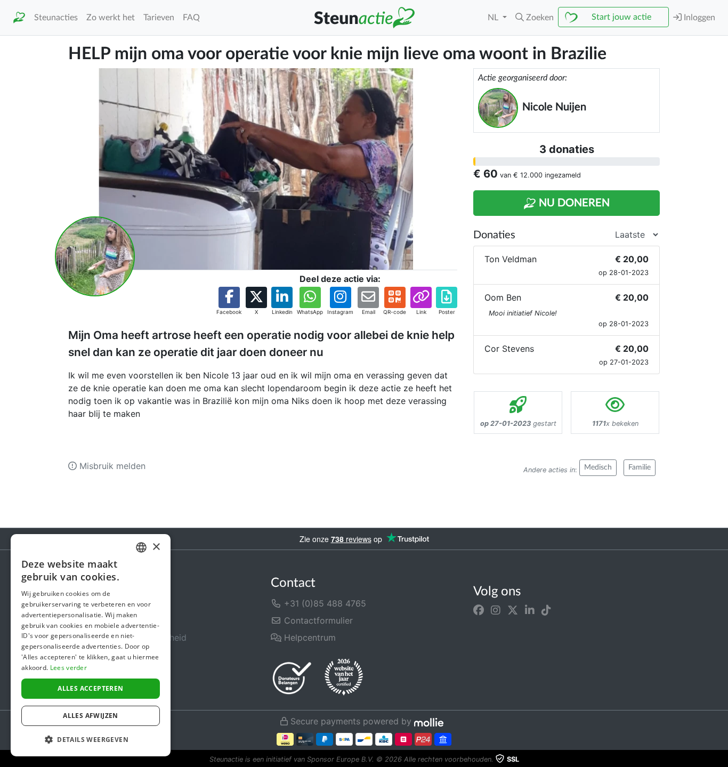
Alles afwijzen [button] (90, 715)
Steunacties (56, 17)
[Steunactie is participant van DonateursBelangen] (292, 678)
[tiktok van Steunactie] (546, 609)
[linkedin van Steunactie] (530, 609)
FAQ (191, 17)
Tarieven (158, 17)
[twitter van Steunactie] (512, 609)
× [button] (156, 547)
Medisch (598, 467)
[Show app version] (720, 759)
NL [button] (494, 17)
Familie (639, 467)
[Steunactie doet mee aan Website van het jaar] (344, 677)
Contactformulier (317, 620)
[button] (534, 17)
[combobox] (141, 547)
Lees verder (68, 667)
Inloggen (698, 17)
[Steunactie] (19, 18)
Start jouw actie (621, 17)
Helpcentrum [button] (308, 637)
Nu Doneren (573, 203)
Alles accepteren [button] (90, 688)
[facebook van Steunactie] (478, 609)
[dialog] (91, 645)
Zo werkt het (110, 17)
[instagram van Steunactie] (495, 609)
